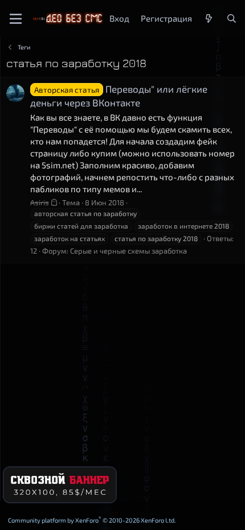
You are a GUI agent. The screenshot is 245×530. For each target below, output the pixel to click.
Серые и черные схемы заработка (128, 250)
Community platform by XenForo (92, 520)
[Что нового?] (209, 18)
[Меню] (15, 18)
